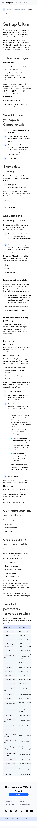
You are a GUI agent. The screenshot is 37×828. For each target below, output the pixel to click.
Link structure (10, 524)
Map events (8, 341)
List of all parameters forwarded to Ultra (16, 609)
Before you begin (15, 58)
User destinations (11, 528)
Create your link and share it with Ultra (15, 544)
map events (7, 331)
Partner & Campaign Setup (15, 10)
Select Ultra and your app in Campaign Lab (14, 120)
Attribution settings (12, 531)
